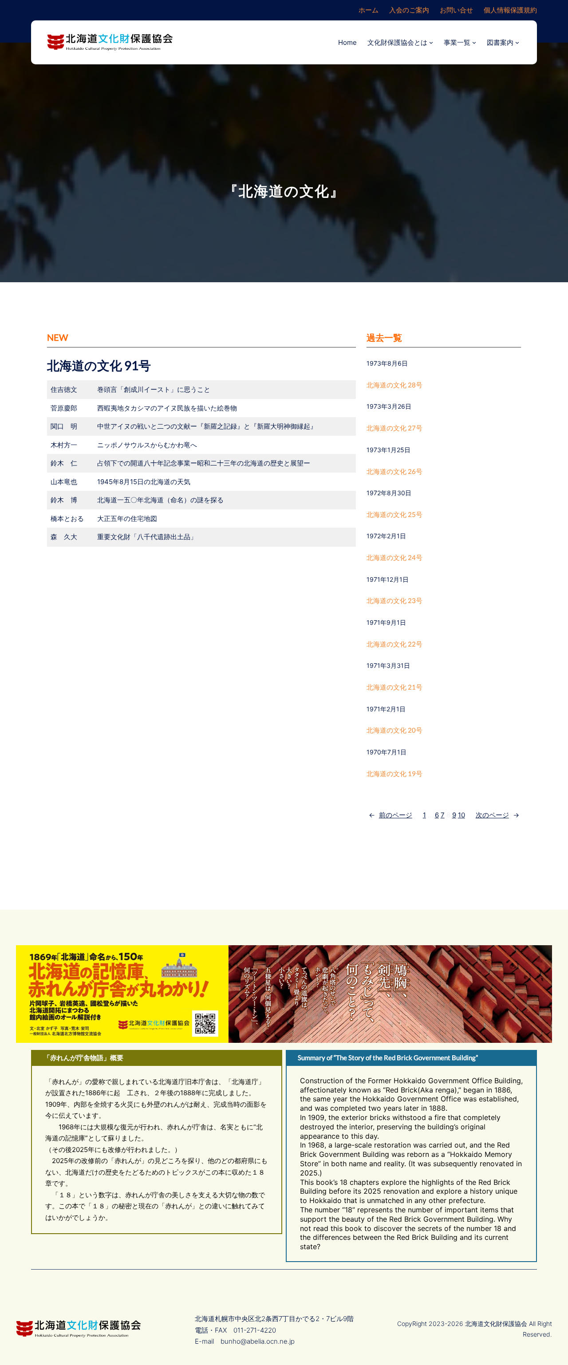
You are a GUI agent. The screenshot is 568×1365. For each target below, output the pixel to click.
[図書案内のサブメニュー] (517, 42)
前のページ (390, 815)
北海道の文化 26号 (394, 471)
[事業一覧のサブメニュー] (474, 42)
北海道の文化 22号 (394, 644)
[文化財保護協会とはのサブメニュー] (431, 42)
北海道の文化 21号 (394, 687)
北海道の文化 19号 (394, 773)
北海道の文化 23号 (394, 600)
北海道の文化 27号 (394, 428)
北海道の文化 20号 (394, 730)
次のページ (497, 815)
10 (461, 815)
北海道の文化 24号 (394, 557)
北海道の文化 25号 (394, 514)
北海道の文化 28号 (394, 385)
